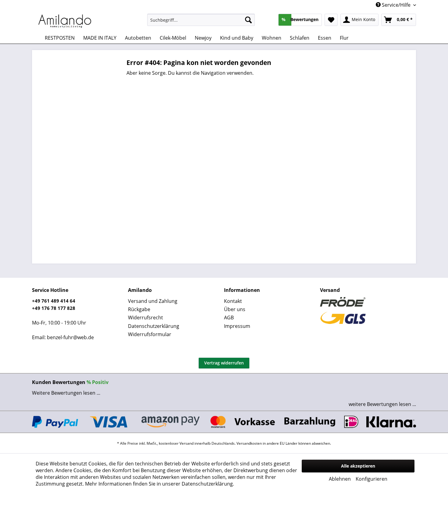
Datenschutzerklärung (153, 326)
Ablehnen (340, 478)
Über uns (234, 309)
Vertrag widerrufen (224, 363)
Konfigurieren (371, 478)
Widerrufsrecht (145, 317)
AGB (229, 317)
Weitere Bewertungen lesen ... (66, 392)
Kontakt (233, 301)
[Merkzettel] (331, 20)
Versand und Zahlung (152, 301)
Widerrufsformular (149, 334)
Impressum (237, 326)
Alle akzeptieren (358, 466)
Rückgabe (139, 309)
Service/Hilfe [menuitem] (396, 5)
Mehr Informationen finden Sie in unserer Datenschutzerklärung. (159, 483)
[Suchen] (248, 20)
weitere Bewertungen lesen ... (382, 404)
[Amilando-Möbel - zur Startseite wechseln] (65, 21)
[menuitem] (201, 20)
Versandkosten (249, 443)
